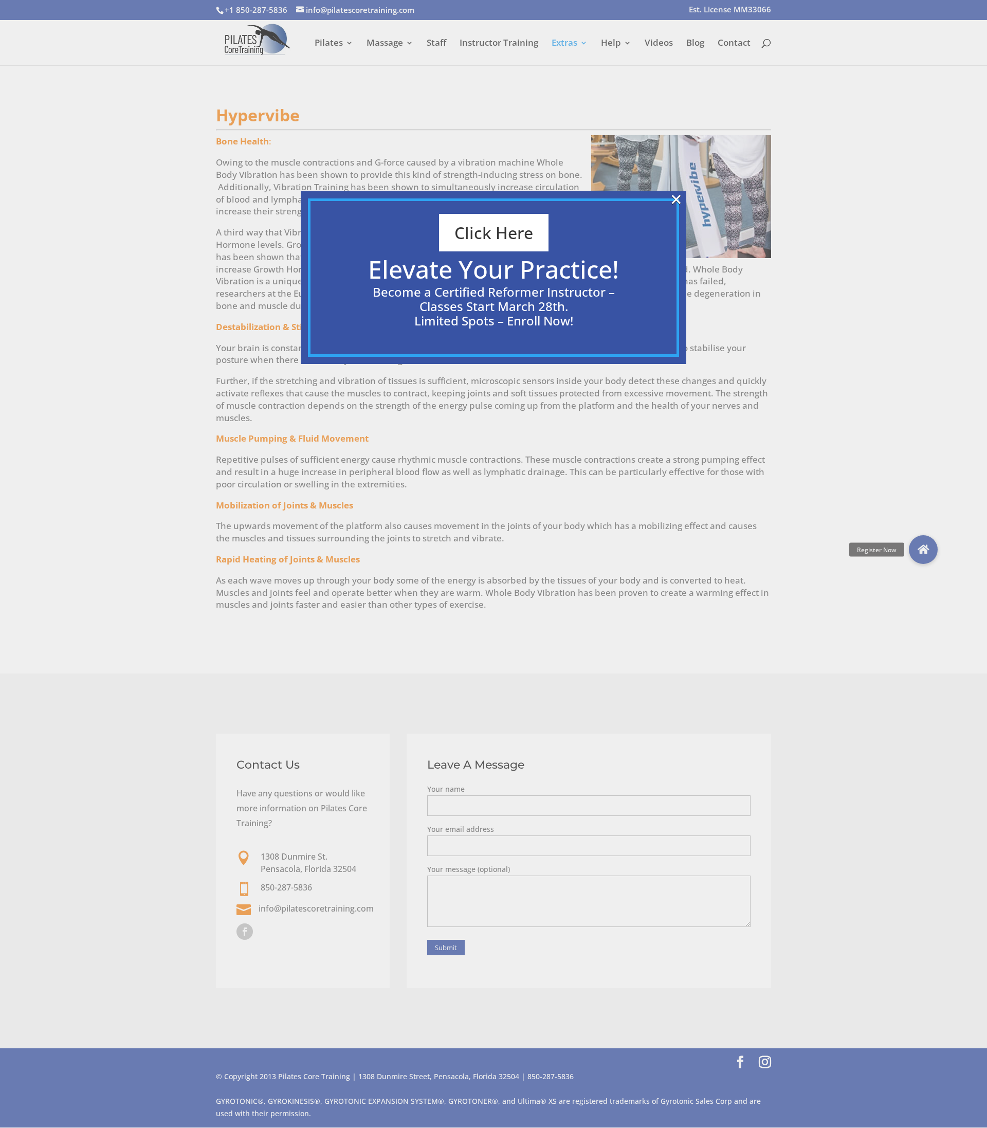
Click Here (493, 233)
